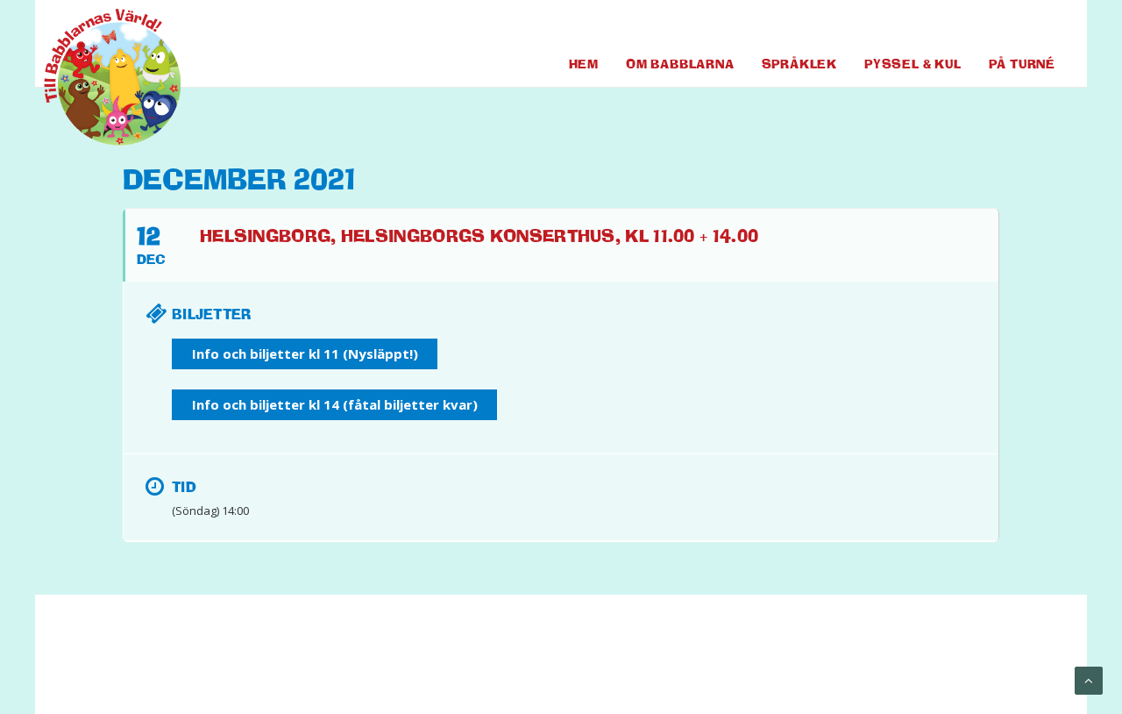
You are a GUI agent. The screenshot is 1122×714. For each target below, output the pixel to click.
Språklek (799, 63)
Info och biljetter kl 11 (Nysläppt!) (305, 353)
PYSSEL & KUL (913, 63)
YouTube (1009, 25)
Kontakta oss (417, 662)
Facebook (973, 25)
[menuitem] (973, 25)
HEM (584, 63)
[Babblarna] (99, 77)
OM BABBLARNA (680, 63)
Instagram (1042, 25)
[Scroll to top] (1089, 680)
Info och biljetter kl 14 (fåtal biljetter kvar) (335, 404)
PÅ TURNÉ (1022, 63)
